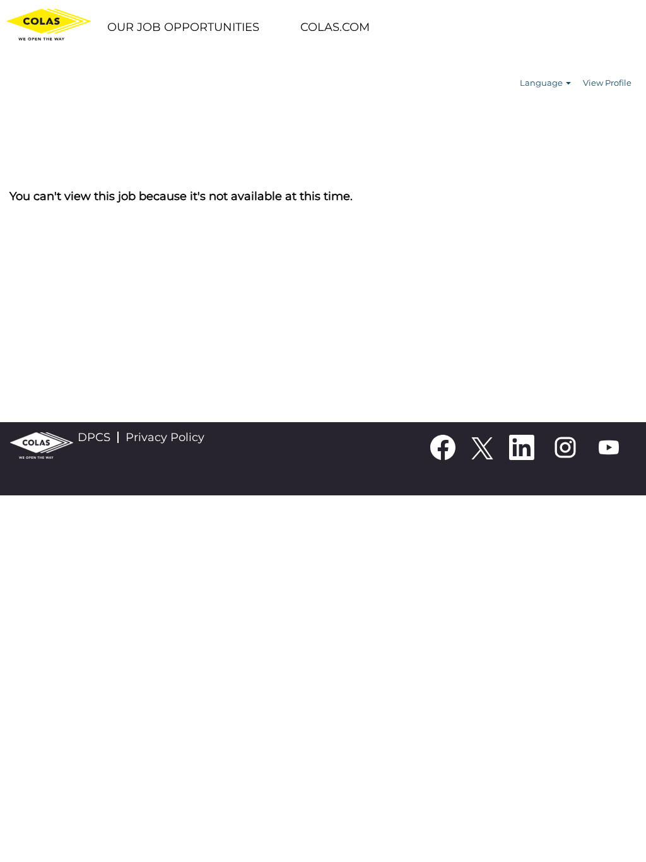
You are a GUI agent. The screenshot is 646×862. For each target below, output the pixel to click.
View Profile (607, 83)
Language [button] (542, 83)
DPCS (94, 437)
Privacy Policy (165, 437)
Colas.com (335, 27)
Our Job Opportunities (183, 27)
